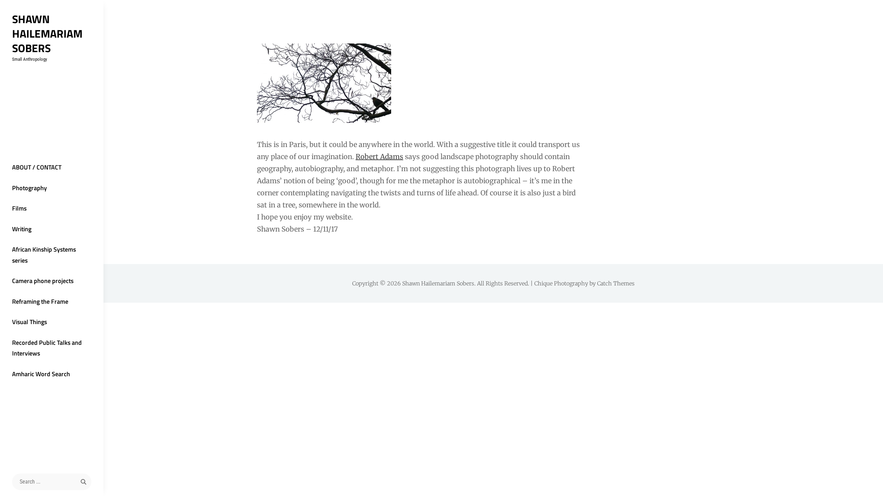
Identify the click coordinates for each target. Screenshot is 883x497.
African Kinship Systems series (44, 255)
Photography (29, 188)
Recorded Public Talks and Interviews (47, 348)
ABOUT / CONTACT (36, 167)
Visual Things (29, 322)
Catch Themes (616, 283)
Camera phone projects (42, 280)
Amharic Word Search (41, 374)
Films (19, 208)
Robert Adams (379, 156)
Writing (21, 229)
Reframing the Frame (40, 301)
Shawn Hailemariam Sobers (47, 33)
